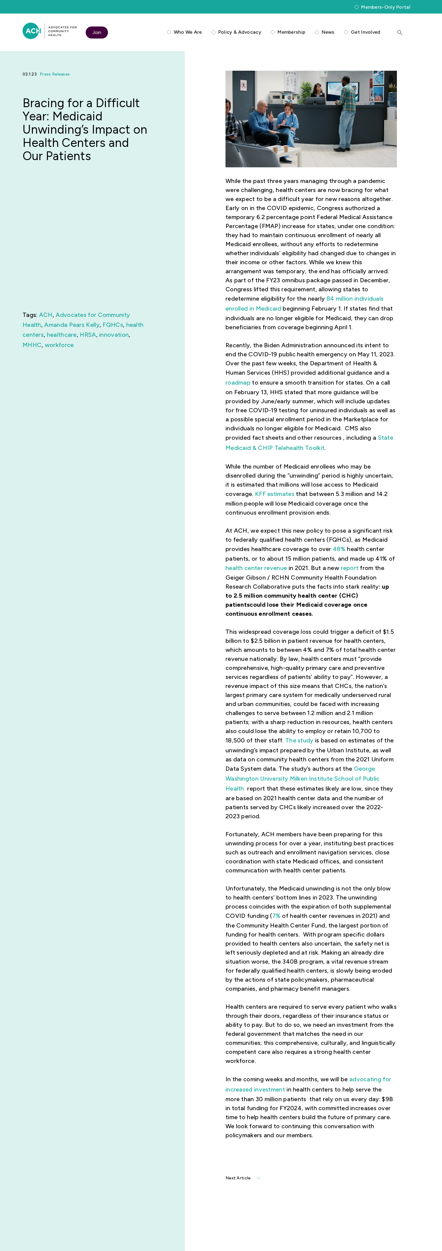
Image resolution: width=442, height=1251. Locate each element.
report (349, 567)
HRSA (88, 334)
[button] (399, 32)
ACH (46, 314)
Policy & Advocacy (239, 32)
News (328, 32)
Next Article (238, 1178)
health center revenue (256, 567)
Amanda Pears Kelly (71, 324)
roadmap (238, 382)
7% (276, 915)
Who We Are (188, 32)
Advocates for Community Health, (50, 31)
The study (299, 740)
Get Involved (366, 32)
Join (96, 32)
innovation (114, 334)
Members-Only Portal (385, 7)
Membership (291, 32)
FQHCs (113, 324)
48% (339, 549)
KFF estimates (274, 493)
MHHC (32, 344)
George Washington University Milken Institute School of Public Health (303, 778)
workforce (59, 344)
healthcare (62, 334)
